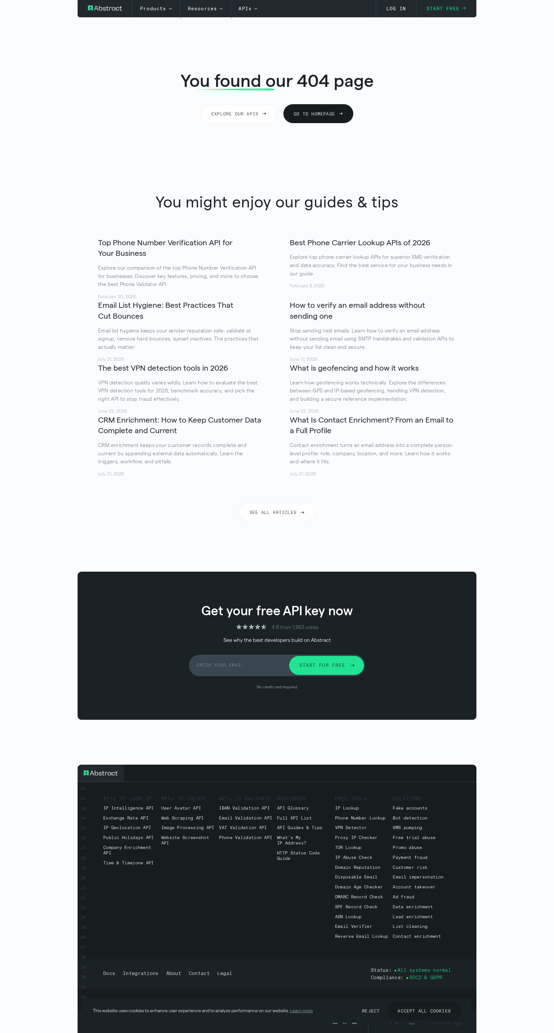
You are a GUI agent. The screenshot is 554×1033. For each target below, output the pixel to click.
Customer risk (410, 867)
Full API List (294, 818)
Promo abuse (407, 848)
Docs (109, 973)
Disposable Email (356, 877)
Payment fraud (410, 858)
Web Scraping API (182, 818)
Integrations (140, 973)
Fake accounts (410, 808)
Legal (224, 973)
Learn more (301, 1010)
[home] (105, 8)
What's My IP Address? (291, 840)
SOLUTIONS (407, 799)
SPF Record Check (356, 907)
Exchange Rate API (125, 818)
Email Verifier (353, 926)
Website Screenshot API (185, 840)
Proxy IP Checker (356, 838)
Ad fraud (403, 897)
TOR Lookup (348, 848)
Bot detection (410, 818)
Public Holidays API (128, 838)
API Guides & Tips (299, 828)
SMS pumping (407, 828)
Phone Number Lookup (360, 818)
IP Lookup (347, 808)
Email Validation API (245, 818)
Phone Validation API (245, 838)
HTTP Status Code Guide (298, 856)
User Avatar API (181, 808)
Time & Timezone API (128, 863)
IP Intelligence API (128, 808)
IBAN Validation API (244, 808)
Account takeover (414, 887)
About (173, 973)
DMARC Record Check (359, 897)
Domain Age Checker (359, 887)
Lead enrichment (413, 917)
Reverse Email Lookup (361, 936)
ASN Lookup (348, 917)
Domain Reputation (357, 867)
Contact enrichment (417, 936)
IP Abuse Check (353, 858)
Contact (199, 973)
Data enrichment (413, 907)
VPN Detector (351, 828)
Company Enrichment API (127, 850)
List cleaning (410, 926)
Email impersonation (418, 877)
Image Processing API (187, 828)
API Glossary (293, 808)
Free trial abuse (414, 838)
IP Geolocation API (127, 828)
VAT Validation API (243, 828)
